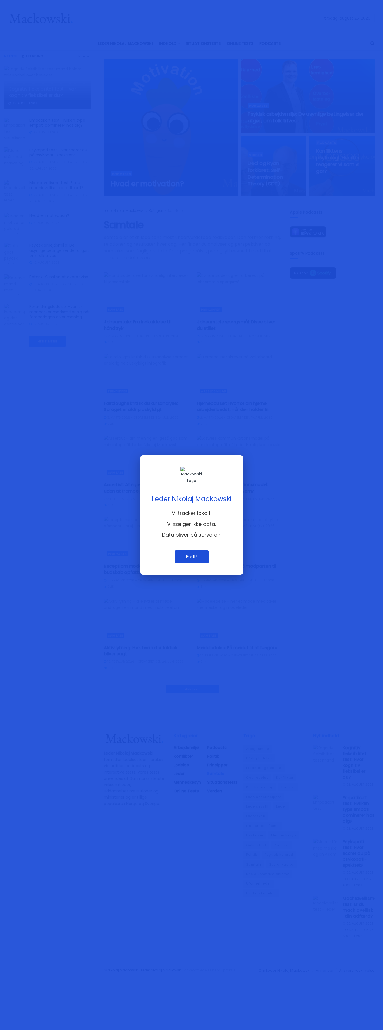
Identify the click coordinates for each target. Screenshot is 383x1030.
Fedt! (191, 556)
